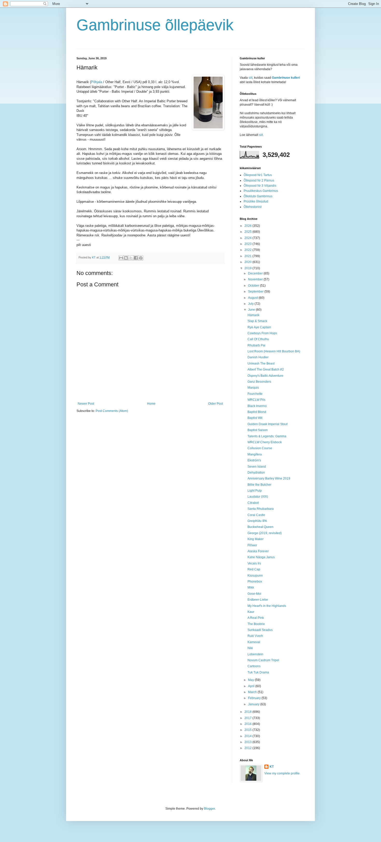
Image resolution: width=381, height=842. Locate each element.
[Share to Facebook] (135, 257)
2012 (248, 748)
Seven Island (257, 466)
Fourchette (255, 394)
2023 (248, 244)
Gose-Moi (254, 594)
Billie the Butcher (259, 485)
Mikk (251, 587)
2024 (248, 238)
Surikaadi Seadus (260, 630)
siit (250, 77)
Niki (250, 648)
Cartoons (254, 666)
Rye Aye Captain (259, 327)
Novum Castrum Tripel (263, 660)
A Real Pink (256, 618)
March (253, 692)
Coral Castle (256, 515)
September (256, 291)
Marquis (253, 387)
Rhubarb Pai (256, 345)
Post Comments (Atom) (112, 411)
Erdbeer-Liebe (258, 599)
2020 (248, 262)
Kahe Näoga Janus (261, 557)
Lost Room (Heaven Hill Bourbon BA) (274, 351)
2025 (248, 232)
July (251, 304)
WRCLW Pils (256, 400)
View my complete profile (282, 773)
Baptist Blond (257, 412)
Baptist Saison (258, 430)
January (254, 704)
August (253, 298)
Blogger (209, 808)
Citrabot (253, 503)
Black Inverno (257, 406)
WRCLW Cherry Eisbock (265, 442)
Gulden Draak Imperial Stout (267, 424)
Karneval (254, 642)
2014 (248, 736)
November (256, 279)
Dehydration (256, 472)
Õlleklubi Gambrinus (258, 196)
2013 (248, 742)
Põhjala (96, 82)
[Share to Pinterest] (140, 257)
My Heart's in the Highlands (267, 606)
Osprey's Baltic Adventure (265, 376)
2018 (248, 712)
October (254, 285)
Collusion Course (260, 448)
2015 (248, 730)
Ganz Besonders (259, 381)
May (251, 680)
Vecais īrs (254, 563)
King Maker (256, 539)
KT (272, 766)
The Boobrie (256, 624)
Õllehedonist (253, 207)
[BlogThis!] (126, 257)
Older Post (215, 403)
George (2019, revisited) (265, 533)
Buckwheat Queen (260, 527)
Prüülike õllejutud (256, 201)
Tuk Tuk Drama (258, 672)
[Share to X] (130, 257)
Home (151, 403)
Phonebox (255, 581)
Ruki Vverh (255, 636)
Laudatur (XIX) (258, 496)
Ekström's (254, 460)
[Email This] (121, 257)
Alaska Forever (258, 551)
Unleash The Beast (261, 363)
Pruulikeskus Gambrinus (261, 191)
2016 (248, 724)
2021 (248, 256)
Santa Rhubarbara (261, 509)
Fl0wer (252, 545)
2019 (248, 268)
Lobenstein (255, 654)
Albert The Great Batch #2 (266, 369)
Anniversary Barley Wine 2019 (269, 478)
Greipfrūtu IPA (257, 521)
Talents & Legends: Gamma (267, 436)
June (252, 309)
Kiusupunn (255, 575)
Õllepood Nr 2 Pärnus (259, 180)
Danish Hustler (258, 357)
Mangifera (255, 454)
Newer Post (86, 403)
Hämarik (253, 315)
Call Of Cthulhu (258, 339)
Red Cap (254, 569)
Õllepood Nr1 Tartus (258, 175)
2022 (248, 250)
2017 (248, 718)
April (251, 686)
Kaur (251, 612)
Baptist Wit (255, 418)
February (255, 698)
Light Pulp (255, 490)
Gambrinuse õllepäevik (155, 25)
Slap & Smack (257, 321)
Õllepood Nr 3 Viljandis (260, 185)
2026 (248, 226)
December (256, 273)
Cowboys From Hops (262, 333)
